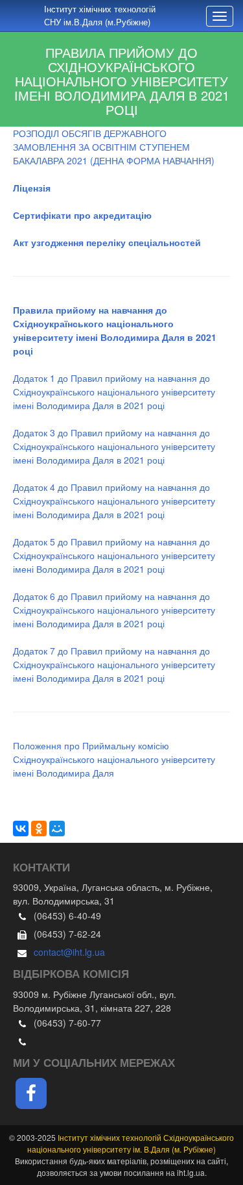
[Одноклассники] (39, 828)
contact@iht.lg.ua (69, 951)
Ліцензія (32, 187)
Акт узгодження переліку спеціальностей (107, 242)
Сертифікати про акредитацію (82, 214)
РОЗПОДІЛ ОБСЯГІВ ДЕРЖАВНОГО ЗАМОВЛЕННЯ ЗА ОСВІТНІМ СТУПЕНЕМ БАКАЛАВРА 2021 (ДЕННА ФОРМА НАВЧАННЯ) (113, 147)
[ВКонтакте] (21, 828)
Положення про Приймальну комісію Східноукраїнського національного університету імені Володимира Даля (114, 759)
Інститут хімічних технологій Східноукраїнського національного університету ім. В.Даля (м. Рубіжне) (130, 1143)
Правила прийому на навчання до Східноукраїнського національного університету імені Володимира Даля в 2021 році (114, 330)
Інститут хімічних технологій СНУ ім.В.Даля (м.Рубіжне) (100, 15)
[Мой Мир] (57, 828)
